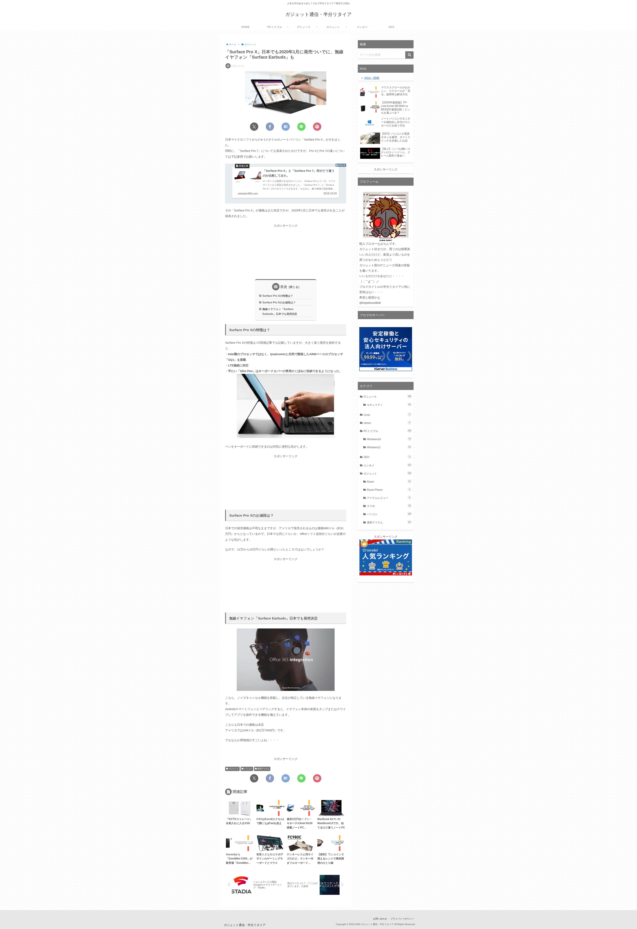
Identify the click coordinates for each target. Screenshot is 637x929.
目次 (283, 287)
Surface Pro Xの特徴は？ (277, 295)
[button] (409, 55)
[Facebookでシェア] (270, 126)
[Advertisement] (285, 252)
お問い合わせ (380, 918)
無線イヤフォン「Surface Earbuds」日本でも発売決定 (279, 311)
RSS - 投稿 (371, 78)
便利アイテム (263, 769)
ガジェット (234, 769)
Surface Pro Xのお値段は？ (279, 302)
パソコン (248, 769)
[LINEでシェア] (301, 126)
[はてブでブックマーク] (286, 126)
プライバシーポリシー (402, 918)
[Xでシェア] (254, 126)
